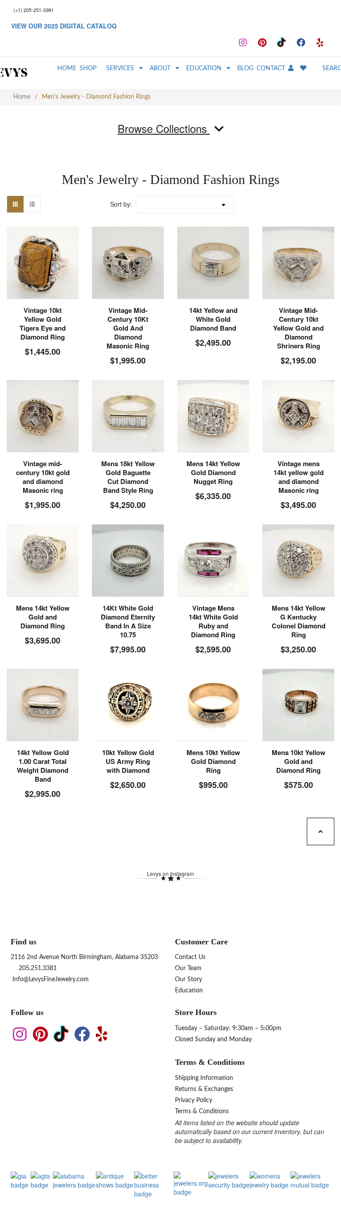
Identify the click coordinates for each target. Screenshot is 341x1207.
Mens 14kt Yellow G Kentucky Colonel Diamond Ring (298, 621)
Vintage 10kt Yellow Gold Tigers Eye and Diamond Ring (43, 323)
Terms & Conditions (202, 1111)
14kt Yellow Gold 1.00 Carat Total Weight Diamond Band (43, 765)
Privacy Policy (193, 1100)
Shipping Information (204, 1078)
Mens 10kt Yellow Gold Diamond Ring (213, 761)
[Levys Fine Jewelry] (27, 73)
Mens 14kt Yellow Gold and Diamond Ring (43, 617)
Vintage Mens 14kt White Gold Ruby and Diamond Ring (213, 621)
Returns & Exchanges (204, 1089)
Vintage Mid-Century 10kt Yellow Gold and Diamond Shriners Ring (298, 328)
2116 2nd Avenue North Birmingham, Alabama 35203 (84, 957)
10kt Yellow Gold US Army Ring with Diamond (128, 761)
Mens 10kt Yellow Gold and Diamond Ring (298, 761)
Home (21, 97)
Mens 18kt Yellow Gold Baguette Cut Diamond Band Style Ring (128, 477)
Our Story (188, 979)
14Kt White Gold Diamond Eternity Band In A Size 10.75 (128, 621)
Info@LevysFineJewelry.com (50, 979)
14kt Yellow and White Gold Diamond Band (213, 319)
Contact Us (190, 957)
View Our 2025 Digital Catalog (64, 25)
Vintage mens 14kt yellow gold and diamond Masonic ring (299, 477)
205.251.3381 (37, 968)
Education (189, 990)
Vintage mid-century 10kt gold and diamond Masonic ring (43, 477)
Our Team (188, 968)
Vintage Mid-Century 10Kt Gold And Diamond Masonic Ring (128, 328)
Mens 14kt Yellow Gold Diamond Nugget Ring (213, 472)
